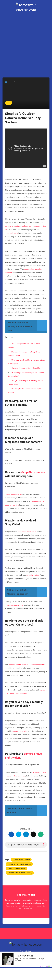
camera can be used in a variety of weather (27, 665)
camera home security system (19, 864)
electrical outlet (11, 233)
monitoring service (19, 731)
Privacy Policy (25, 951)
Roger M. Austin (26, 894)
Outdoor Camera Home (16, 868)
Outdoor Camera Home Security (20, 873)
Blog (8, 103)
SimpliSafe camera (33, 472)
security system (33, 575)
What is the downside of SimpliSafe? (27, 368)
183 (15, 82)
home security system (27, 531)
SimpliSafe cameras (13, 494)
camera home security (21, 860)
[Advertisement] (26, 42)
